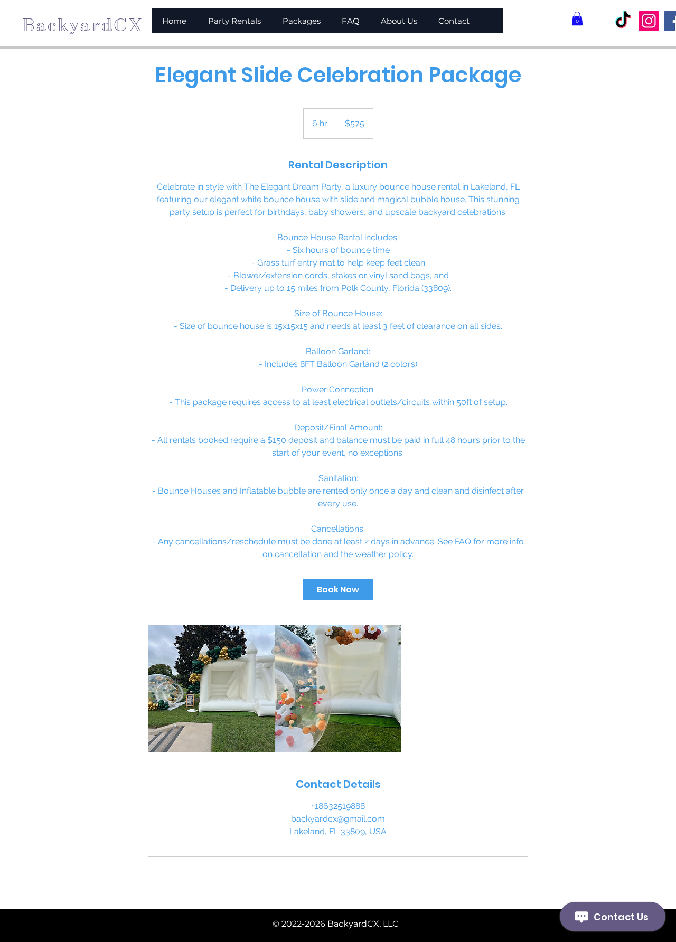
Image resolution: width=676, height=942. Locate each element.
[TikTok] (623, 21)
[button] (577, 18)
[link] (338, 589)
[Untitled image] (211, 688)
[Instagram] (649, 21)
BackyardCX (82, 25)
